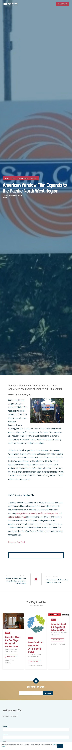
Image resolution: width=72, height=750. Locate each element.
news (13, 178)
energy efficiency (23, 513)
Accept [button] (60, 746)
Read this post (11, 656)
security (34, 513)
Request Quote (62, 4)
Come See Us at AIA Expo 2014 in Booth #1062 (58, 627)
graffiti (40, 513)
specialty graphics (51, 513)
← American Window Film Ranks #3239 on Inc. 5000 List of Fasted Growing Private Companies (15, 581)
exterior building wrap (17, 517)
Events (7, 178)
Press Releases (23, 178)
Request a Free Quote (17, 542)
